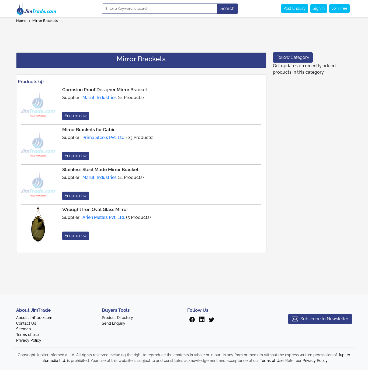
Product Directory (117, 317)
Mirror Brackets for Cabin (89, 129)
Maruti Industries (99, 97)
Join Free (339, 8)
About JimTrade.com (34, 317)
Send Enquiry (113, 323)
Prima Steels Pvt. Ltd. (103, 137)
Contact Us (26, 323)
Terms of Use (271, 360)
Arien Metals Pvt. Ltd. (103, 217)
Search (227, 8)
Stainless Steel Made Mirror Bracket (100, 169)
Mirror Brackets (45, 21)
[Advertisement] (184, 36)
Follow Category (292, 57)
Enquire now (75, 116)
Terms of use (27, 334)
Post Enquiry (294, 8)
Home (21, 21)
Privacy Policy (28, 340)
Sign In (319, 8)
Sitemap (23, 329)
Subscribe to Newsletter (324, 318)
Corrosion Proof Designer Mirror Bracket (104, 89)
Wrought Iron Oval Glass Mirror (95, 209)
